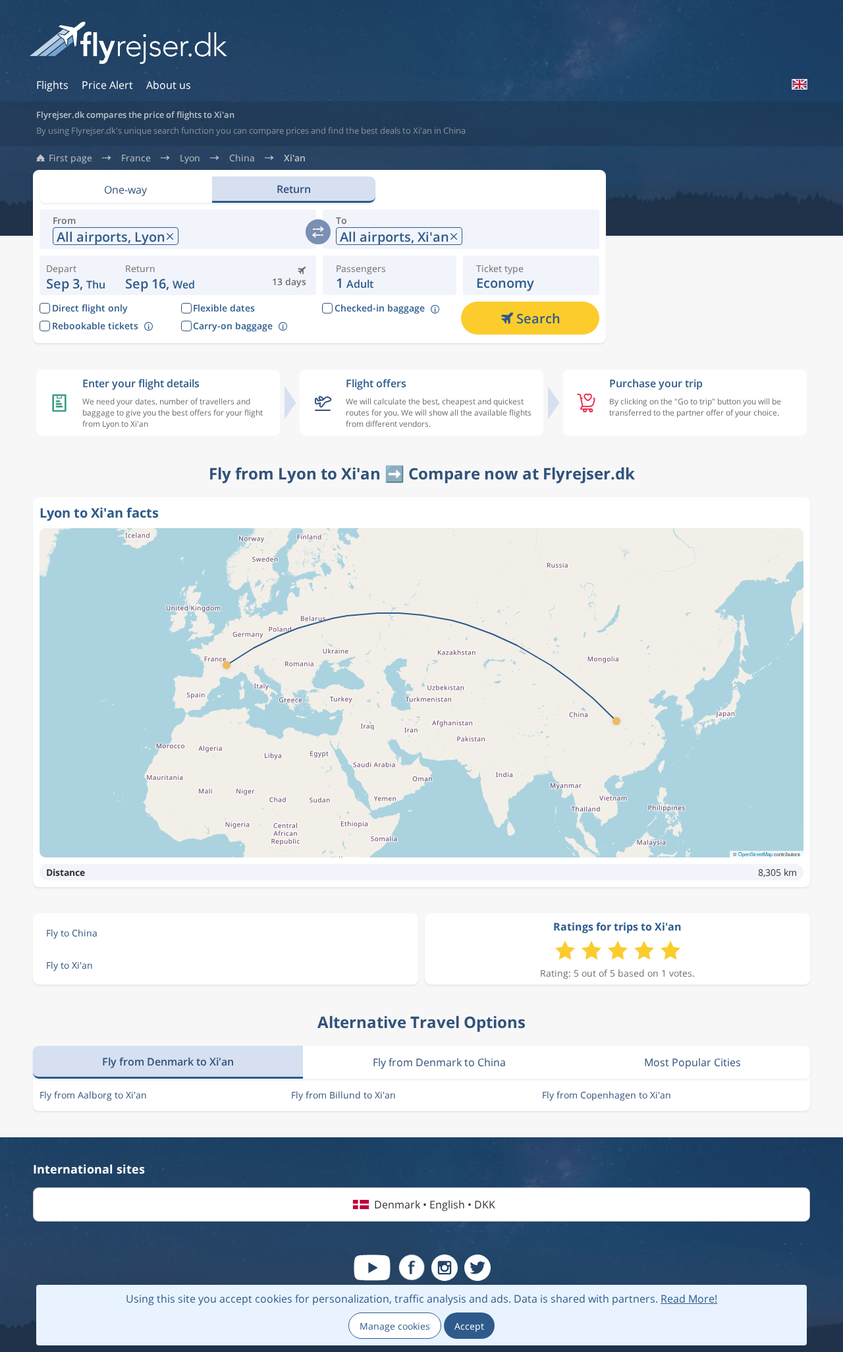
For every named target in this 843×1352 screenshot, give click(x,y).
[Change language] (799, 84)
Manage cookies (395, 1326)
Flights (52, 85)
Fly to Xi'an (69, 965)
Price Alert (107, 85)
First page (70, 158)
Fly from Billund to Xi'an (343, 1095)
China (242, 158)
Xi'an (295, 158)
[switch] (318, 231)
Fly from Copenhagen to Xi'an (606, 1095)
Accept (469, 1326)
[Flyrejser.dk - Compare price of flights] (128, 44)
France (136, 158)
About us (168, 85)
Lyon (190, 158)
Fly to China (71, 933)
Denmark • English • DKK (434, 1204)
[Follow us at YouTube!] (372, 1267)
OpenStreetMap (755, 853)
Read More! (689, 1298)
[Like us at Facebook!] (411, 1268)
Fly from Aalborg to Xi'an (93, 1095)
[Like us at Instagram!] (444, 1268)
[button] (160, 275)
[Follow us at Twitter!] (477, 1268)
